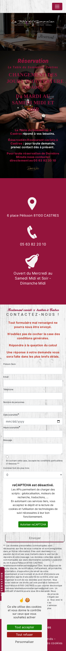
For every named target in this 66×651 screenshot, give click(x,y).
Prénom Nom (9, 364)
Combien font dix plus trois (16, 468)
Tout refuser (24, 634)
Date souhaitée (10, 414)
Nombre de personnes (13, 402)
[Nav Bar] (57, 6)
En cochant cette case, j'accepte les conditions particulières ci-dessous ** (34, 462)
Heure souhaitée (11, 427)
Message (7, 440)
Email (6, 377)
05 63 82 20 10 (33, 244)
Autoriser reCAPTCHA (33, 524)
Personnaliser (24, 642)
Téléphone (8, 389)
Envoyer (35, 538)
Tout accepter (24, 627)
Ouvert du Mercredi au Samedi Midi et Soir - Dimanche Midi (33, 278)
